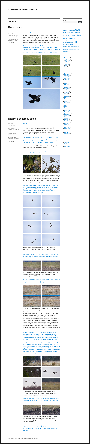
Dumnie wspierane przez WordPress (31, 438)
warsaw (71, 48)
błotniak (70, 34)
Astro (66, 61)
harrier (65, 38)
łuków (15, 132)
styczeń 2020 (66, 109)
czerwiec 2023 (67, 75)
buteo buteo (10, 126)
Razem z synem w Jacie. (22, 118)
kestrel (9, 132)
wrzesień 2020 (67, 100)
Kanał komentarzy (68, 145)
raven (18, 39)
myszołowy (10, 134)
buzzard (14, 126)
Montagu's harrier (67, 40)
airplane (73, 30)
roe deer (78, 44)
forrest (16, 129)
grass (78, 36)
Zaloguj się (66, 142)
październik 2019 (67, 113)
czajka (17, 35)
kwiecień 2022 (67, 82)
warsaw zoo (75, 48)
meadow (14, 38)
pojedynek (14, 135)
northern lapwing (11, 39)
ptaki (15, 39)
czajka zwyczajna (11, 36)
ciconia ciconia (66, 35)
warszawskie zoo (72, 49)
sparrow (15, 137)
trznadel (67, 48)
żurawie (9, 139)
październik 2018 (67, 128)
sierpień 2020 (67, 101)
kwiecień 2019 (67, 120)
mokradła (10, 133)
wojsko (64, 51)
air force (69, 30)
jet (67, 38)
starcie (9, 40)
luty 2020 (66, 107)
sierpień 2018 (67, 131)
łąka (12, 38)
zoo (67, 51)
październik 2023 (67, 73)
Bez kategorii (66, 57)
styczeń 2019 (66, 124)
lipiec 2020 (66, 102)
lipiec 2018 (66, 132)
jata (18, 130)
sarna (69, 46)
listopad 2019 (67, 111)
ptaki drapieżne (68, 44)
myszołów (14, 133)
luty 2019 (66, 123)
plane (70, 42)
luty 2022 (66, 84)
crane (12, 128)
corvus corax (12, 35)
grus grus (10, 130)
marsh (17, 132)
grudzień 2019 (67, 110)
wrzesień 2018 (67, 129)
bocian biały (65, 34)
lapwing (9, 38)
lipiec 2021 (66, 91)
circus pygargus (72, 35)
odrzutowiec (66, 42)
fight (16, 36)
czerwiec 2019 (67, 118)
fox (18, 129)
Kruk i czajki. (15, 27)
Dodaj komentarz (11, 42)
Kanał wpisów (67, 143)
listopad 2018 (66, 127)
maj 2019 (66, 119)
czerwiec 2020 (67, 104)
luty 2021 (66, 97)
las (11, 132)
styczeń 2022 (66, 85)
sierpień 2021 (67, 89)
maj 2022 (66, 80)
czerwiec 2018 (67, 133)
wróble (17, 138)
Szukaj (64, 20)
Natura (13, 33)
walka (12, 138)
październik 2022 (67, 76)
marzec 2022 (66, 83)
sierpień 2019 (67, 115)
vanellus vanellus (14, 40)
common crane (78, 35)
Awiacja (66, 62)
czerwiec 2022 (67, 79)
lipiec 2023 (66, 74)
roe (74, 44)
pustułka (9, 137)
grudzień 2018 (67, 125)
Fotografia (10, 33)
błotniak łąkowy (76, 34)
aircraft (65, 30)
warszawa (65, 49)
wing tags (77, 49)
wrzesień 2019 (67, 114)
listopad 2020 (67, 98)
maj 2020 (66, 105)
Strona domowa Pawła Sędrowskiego (23, 9)
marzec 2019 (66, 122)
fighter (72, 36)
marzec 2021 (66, 96)
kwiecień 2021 (67, 95)
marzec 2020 (66, 106)
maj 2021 (66, 93)
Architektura (67, 60)
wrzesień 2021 (67, 88)
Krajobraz (67, 64)
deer (70, 36)
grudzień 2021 (67, 87)
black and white (74, 32)
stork (78, 46)
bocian (78, 32)
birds (9, 35)
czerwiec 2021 (67, 92)
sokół (13, 137)
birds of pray (66, 32)
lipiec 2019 (66, 116)
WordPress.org (67, 146)
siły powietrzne (74, 46)
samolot (65, 46)
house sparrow (14, 130)
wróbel (15, 138)
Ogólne (65, 66)
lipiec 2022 (66, 78)
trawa (64, 48)
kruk (18, 36)
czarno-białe (65, 36)
